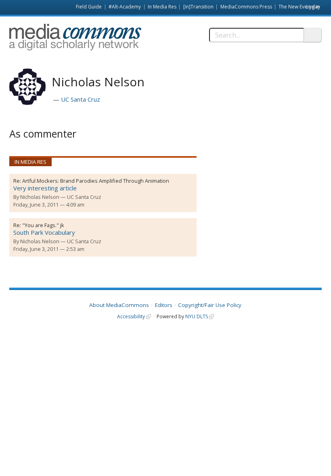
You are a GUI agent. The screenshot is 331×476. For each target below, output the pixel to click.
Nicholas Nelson (39, 196)
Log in (313, 6)
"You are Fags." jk (43, 225)
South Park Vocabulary (44, 232)
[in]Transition (198, 6)
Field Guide (89, 6)
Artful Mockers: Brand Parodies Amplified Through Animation (95, 180)
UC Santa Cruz (80, 99)
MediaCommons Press (246, 6)
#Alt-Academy (125, 6)
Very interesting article (45, 188)
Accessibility (131, 316)
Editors (163, 305)
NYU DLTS (196, 316)
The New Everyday (299, 6)
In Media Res (162, 6)
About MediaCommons (119, 305)
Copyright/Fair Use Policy (209, 305)
